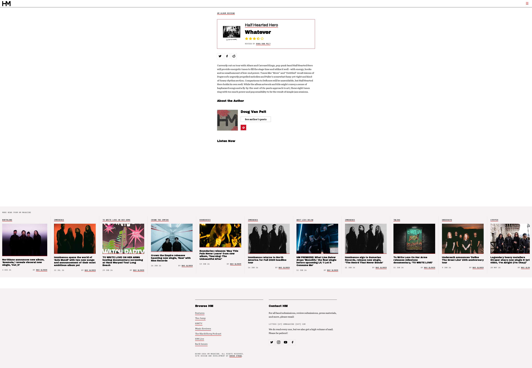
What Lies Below (304, 220)
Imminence (59, 220)
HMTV (198, 323)
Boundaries (205, 220)
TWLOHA (396, 220)
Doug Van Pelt (263, 44)
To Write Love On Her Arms (116, 220)
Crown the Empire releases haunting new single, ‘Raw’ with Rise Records (171, 258)
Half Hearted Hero (261, 25)
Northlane (7, 220)
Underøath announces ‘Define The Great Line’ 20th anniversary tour (463, 260)
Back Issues (201, 343)
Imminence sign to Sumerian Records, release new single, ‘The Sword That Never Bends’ (364, 260)
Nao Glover (41, 270)
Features (199, 312)
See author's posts (256, 119)
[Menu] (527, 3)
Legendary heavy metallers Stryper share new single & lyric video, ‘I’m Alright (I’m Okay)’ (510, 260)
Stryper (494, 220)
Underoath (447, 220)
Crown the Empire (160, 220)
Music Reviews (203, 328)
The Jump (200, 318)
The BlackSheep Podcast (208, 333)
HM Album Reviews (226, 13)
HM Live (199, 338)
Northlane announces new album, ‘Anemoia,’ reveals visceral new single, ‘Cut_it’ (23, 262)
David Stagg (235, 356)
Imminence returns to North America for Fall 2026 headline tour (267, 260)
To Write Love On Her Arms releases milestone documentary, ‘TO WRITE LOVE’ (413, 260)
